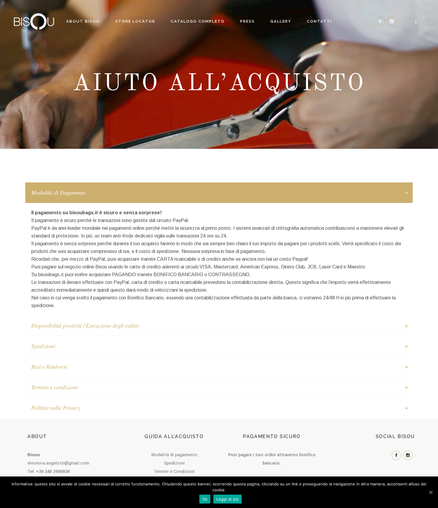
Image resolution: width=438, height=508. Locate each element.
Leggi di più (227, 499)
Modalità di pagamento (174, 454)
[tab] (219, 192)
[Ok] (431, 492)
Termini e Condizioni (174, 471)
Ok (205, 499)
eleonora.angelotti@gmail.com (58, 463)
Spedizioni (174, 463)
